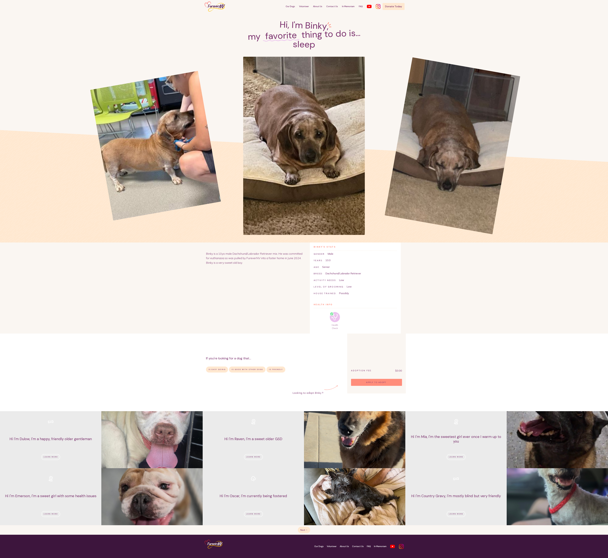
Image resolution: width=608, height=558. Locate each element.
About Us (317, 6)
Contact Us (332, 6)
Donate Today (393, 6)
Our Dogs (290, 6)
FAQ (361, 6)
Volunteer (304, 6)
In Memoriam (348, 6)
